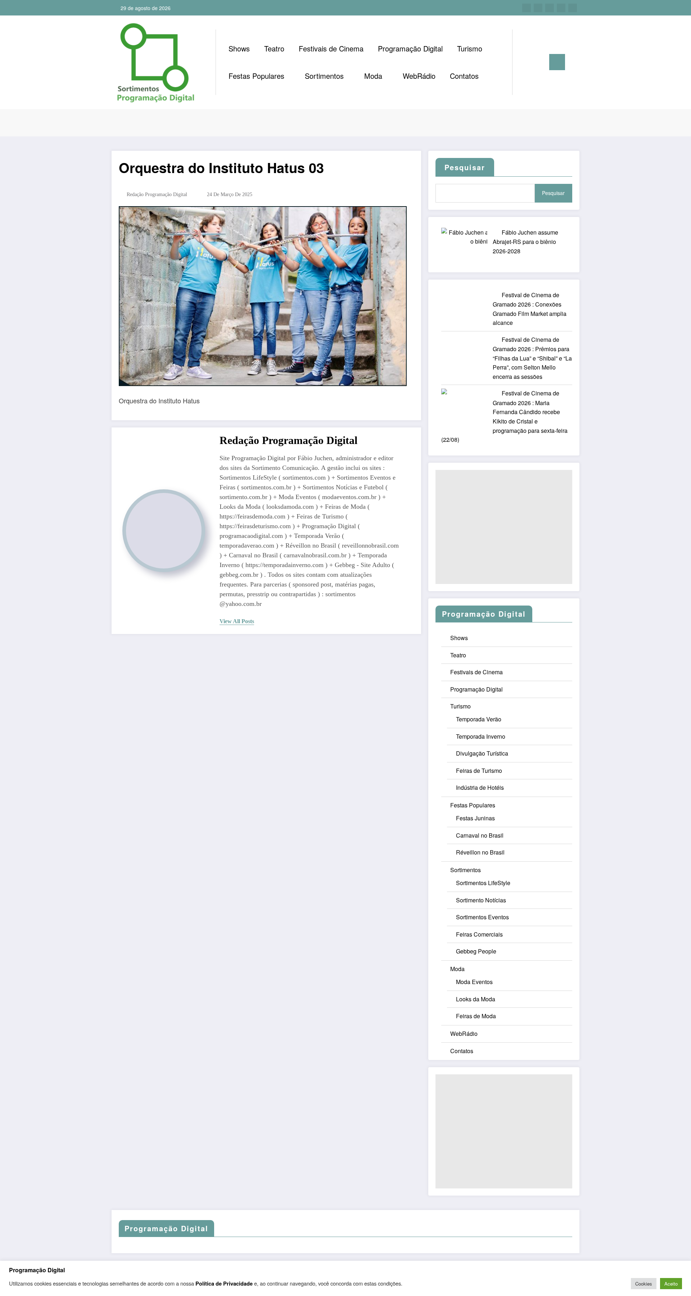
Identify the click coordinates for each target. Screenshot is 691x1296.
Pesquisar (553, 192)
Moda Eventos (474, 982)
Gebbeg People (476, 951)
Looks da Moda (475, 999)
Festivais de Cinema (331, 48)
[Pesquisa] (525, 62)
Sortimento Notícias (481, 900)
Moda (373, 76)
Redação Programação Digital (157, 194)
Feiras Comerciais (479, 934)
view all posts (237, 621)
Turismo (469, 48)
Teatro (274, 48)
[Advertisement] (503, 527)
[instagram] (561, 8)
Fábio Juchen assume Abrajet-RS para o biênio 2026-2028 (525, 241)
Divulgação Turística (482, 753)
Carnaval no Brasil (479, 835)
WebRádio (419, 76)
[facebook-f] (526, 8)
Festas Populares (256, 76)
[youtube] (572, 8)
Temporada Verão (478, 719)
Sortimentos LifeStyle (483, 883)
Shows (239, 48)
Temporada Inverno (480, 736)
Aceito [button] (671, 1283)
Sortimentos (324, 76)
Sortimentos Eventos (482, 917)
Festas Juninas (475, 818)
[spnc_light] (538, 62)
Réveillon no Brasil (480, 852)
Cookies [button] (643, 1283)
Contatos (464, 76)
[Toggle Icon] (557, 62)
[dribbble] (549, 8)
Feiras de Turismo (479, 770)
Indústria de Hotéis (480, 787)
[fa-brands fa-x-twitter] (538, 8)
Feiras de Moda (476, 1016)
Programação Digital (410, 48)
